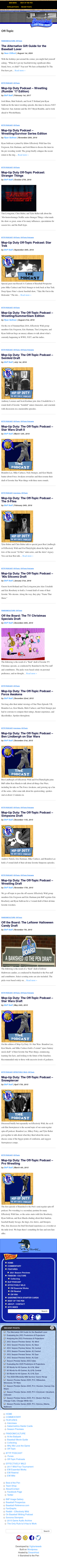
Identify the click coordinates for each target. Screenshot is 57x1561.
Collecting (15, 1278)
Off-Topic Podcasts (27, 237)
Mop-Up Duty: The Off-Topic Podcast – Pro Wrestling (27, 1161)
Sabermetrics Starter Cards (20, 1426)
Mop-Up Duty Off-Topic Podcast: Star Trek (26, 244)
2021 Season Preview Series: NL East (22, 1354)
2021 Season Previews (20, 1272)
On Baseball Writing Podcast (19, 1514)
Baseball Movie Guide (17, 1439)
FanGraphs (11, 1508)
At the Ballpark (14, 1436)
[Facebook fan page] (31, 1317)
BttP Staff (8, 95)
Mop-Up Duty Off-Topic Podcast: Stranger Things (23, 174)
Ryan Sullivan (10, 137)
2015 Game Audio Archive (19, 1520)
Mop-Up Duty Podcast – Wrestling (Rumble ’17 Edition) (24, 89)
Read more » (20, 70)
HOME (9, 1413)
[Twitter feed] (38, 1317)
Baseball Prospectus (15, 1502)
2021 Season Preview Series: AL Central (24, 1351)
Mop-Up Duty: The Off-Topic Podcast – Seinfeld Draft (27, 356)
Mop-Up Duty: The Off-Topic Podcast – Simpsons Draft (27, 814)
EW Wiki (14, 1294)
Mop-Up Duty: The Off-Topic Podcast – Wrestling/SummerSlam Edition (27, 314)
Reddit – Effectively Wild (17, 1511)
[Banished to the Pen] (39, 15)
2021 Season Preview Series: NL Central (24, 1348)
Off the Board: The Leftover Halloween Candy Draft (27, 924)
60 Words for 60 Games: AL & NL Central (24, 1370)
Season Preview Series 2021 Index (21, 1361)
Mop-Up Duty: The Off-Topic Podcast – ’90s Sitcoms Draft (27, 575)
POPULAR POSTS (13, 7)
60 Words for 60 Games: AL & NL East (23, 1374)
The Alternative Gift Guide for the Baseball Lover (23, 47)
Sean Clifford (10, 53)
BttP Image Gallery (14, 1499)
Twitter (10, 1494)
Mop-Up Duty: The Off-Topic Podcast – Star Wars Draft (27, 999)
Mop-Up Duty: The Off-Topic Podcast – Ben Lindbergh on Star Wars (27, 734)
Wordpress (32, 1549)
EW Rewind (16, 1291)
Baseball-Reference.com (17, 1505)
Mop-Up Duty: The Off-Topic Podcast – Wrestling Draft (27, 882)
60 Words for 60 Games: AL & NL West (23, 1367)
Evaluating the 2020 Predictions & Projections (26, 1364)
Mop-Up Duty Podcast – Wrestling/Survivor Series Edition (24, 131)
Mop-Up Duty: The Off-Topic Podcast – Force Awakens (27, 692)
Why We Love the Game (18, 1445)
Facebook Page (14, 1491)
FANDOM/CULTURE (8, 41)
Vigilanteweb (35, 1546)
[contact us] (18, 1317)
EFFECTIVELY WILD (20, 1072)
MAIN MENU (13, 3)
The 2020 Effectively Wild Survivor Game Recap (27, 1377)
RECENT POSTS (26, 7)
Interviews (17, 493)
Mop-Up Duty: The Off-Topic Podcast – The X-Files (27, 499)
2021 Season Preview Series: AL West (23, 1345)
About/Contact (12, 1488)
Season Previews (15, 1429)
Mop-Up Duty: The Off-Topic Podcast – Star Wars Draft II (27, 428)
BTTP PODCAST (7, 83)
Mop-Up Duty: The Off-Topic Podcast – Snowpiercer (27, 1078)
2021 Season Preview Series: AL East (22, 1358)
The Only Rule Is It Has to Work (22, 1523)
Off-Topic (19, 41)
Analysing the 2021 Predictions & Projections (25, 1338)
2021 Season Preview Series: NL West (23, 1342)
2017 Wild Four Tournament (20, 1466)
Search (44, 1311)
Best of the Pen (13, 1482)
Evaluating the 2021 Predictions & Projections (26, 1335)
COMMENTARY (13, 1416)
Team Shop (11, 1485)
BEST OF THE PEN (26, 3)
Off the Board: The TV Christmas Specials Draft (23, 617)
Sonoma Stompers (14, 1517)
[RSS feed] (25, 1317)
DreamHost (33, 1552)
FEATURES (11, 1420)
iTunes (10, 1456)
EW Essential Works (20, 1288)
